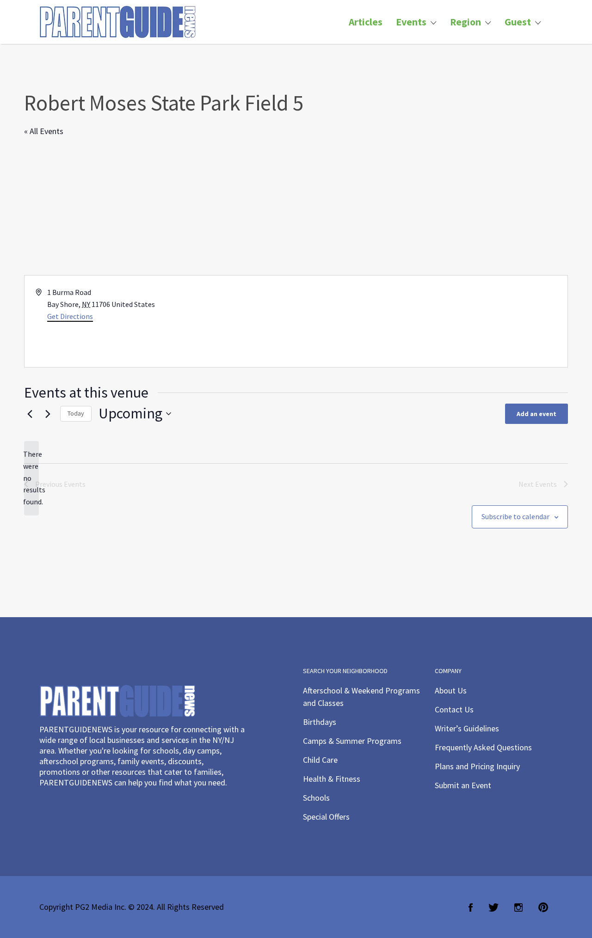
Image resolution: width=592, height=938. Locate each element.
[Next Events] (47, 413)
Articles (365, 22)
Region (465, 22)
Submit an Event (463, 785)
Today (76, 413)
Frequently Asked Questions (483, 747)
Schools (316, 797)
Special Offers (326, 816)
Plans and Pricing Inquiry (477, 766)
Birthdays (319, 722)
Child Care (320, 759)
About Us (451, 690)
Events (411, 22)
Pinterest (543, 907)
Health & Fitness (331, 778)
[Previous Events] (29, 413)
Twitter (493, 907)
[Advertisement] (296, 205)
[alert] (31, 478)
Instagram (518, 907)
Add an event (536, 414)
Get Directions (70, 316)
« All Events (43, 131)
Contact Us (454, 709)
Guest (518, 22)
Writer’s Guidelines (467, 728)
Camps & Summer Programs (352, 741)
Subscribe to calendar (515, 516)
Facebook (470, 907)
